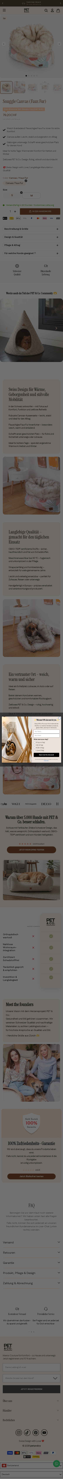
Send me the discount (46, 755)
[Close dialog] (59, 718)
